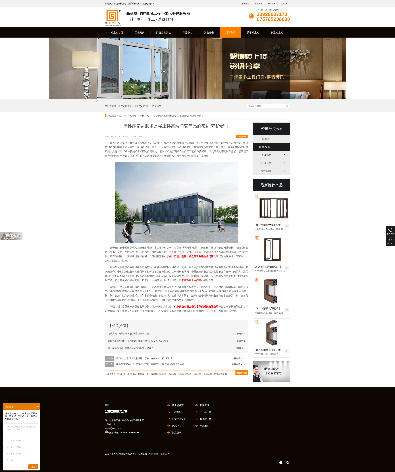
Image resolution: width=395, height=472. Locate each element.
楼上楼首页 (117, 32)
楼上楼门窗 (116, 136)
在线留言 (258, 3)
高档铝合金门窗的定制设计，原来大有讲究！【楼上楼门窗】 (145, 358)
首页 (121, 115)
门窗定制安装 (163, 32)
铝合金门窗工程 (158, 373)
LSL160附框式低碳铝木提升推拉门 (274, 225)
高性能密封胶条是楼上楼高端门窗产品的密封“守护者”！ (179, 115)
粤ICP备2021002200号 (125, 453)
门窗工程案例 (184, 373)
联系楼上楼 (277, 32)
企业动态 (266, 155)
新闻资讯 (230, 32)
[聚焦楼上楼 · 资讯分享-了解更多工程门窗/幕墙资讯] (197, 98)
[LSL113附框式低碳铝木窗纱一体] (271, 332)
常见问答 (266, 171)
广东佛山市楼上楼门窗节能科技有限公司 (196, 306)
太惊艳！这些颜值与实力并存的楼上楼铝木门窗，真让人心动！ (138, 340)
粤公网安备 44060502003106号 (123, 432)
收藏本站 (245, 3)
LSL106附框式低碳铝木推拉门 (271, 308)
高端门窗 (121, 373)
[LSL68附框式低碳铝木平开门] (271, 249)
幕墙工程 (207, 373)
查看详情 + (237, 358)
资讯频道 (132, 115)
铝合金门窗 (143, 373)
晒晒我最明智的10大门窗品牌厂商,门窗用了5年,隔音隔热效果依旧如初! (150, 364)
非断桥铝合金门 (142, 105)
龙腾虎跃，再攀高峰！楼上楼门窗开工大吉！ (129, 333)
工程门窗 (131, 373)
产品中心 (187, 32)
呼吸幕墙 (156, 105)
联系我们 (284, 3)
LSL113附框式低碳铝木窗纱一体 (273, 350)
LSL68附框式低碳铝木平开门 (271, 266)
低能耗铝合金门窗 (191, 280)
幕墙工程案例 (220, 373)
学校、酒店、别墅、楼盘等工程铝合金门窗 (190, 256)
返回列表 (242, 136)
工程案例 (140, 32)
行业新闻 (266, 163)
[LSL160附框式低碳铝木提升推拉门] (271, 207)
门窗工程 (172, 373)
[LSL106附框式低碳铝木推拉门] (271, 290)
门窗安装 (197, 373)
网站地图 (271, 3)
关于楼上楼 (253, 32)
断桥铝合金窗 (124, 105)
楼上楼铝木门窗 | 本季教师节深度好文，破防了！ (131, 347)
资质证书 (209, 32)
